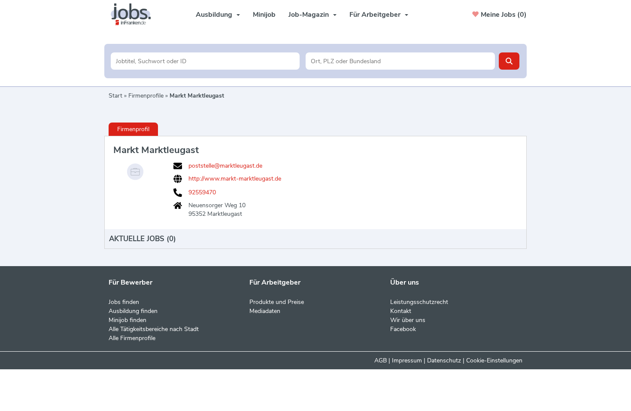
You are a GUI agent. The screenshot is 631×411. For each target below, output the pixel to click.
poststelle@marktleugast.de (225, 166)
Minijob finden (127, 320)
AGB (380, 360)
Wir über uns (407, 320)
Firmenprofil (133, 129)
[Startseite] (134, 14)
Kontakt (400, 311)
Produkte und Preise (276, 302)
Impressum (407, 360)
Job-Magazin (308, 14)
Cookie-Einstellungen (494, 360)
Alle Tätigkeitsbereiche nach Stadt (154, 329)
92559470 (202, 192)
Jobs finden (124, 302)
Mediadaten (264, 311)
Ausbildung (214, 14)
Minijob (264, 14)
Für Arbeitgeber (374, 14)
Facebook (403, 329)
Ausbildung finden (133, 311)
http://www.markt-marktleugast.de (234, 178)
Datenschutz (444, 360)
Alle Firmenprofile (132, 338)
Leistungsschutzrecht (419, 302)
